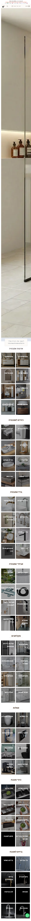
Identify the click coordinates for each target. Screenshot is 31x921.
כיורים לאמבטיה (14, 420)
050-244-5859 (11, 1)
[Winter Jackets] (22, 360)
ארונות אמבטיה (15, 348)
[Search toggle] (6, 6)
